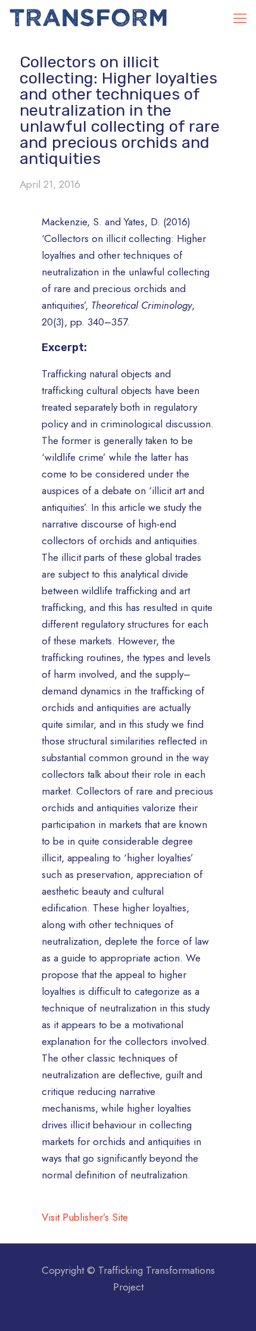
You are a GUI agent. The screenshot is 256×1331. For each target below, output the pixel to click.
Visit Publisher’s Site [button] (85, 1217)
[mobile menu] (240, 18)
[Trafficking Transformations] (89, 18)
